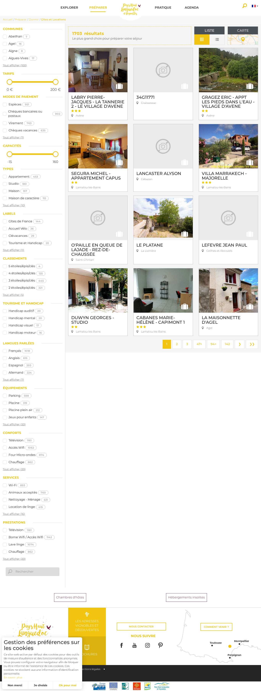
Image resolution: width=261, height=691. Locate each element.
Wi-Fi (17, 485)
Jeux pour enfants (26, 417)
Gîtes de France (25, 221)
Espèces (19, 104)
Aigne (16, 51)
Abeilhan (18, 36)
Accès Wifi (21, 447)
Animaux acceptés (27, 492)
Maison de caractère (27, 198)
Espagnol (20, 365)
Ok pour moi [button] (67, 685)
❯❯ (252, 344)
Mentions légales (90, 669)
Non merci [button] (15, 685)
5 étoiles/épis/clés (24, 266)
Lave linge (21, 544)
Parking (19, 395)
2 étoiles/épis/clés (25, 288)
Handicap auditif (25, 311)
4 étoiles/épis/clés (26, 273)
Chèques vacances (27, 130)
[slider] (9, 82)
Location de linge (26, 507)
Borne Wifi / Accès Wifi (30, 537)
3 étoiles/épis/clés (26, 280)
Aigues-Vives (21, 58)
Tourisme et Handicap (29, 243)
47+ (199, 344)
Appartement (23, 176)
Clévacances (21, 236)
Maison (18, 191)
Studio (18, 183)
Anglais (18, 358)
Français (19, 351)
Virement (20, 123)
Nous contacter (141, 626)
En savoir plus (13, 677)
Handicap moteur (25, 332)
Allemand (20, 372)
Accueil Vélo (21, 228)
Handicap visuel (24, 325)
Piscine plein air (24, 410)
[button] (69, 8)
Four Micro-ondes (26, 455)
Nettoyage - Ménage (28, 499)
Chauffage (21, 462)
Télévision (20, 440)
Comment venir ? (216, 626)
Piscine (18, 403)
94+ (213, 344)
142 (227, 344)
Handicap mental (25, 318)
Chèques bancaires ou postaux (34, 114)
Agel (15, 43)
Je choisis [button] (40, 685)
